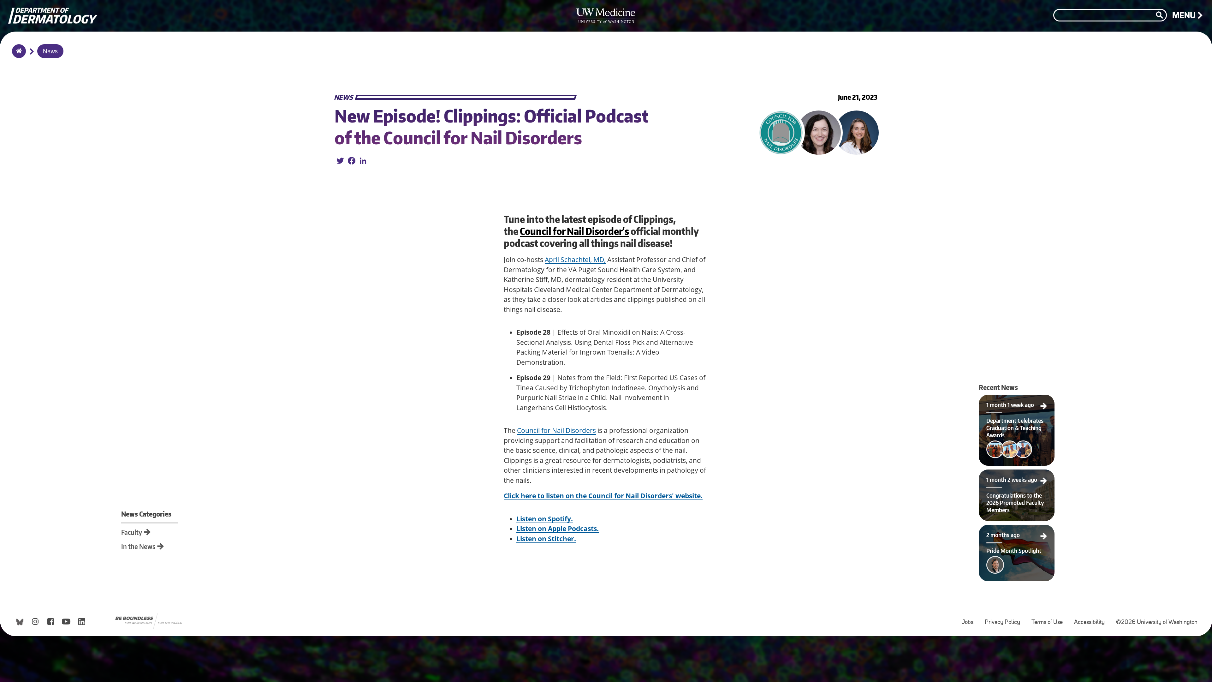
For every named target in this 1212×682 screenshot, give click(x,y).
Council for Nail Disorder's (574, 231)
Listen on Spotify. (544, 518)
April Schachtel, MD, (575, 259)
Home (17, 55)
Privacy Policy (1005, 619)
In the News (138, 546)
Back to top (4, 10)
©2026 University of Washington (1156, 622)
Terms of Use (1049, 619)
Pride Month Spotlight (998, 530)
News (50, 52)
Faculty (131, 532)
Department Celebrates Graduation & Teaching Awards (1017, 402)
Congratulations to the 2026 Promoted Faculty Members (1017, 477)
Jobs (969, 619)
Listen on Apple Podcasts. (557, 528)
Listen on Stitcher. (546, 538)
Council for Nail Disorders (556, 430)
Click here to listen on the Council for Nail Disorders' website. (603, 495)
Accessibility (1092, 619)
